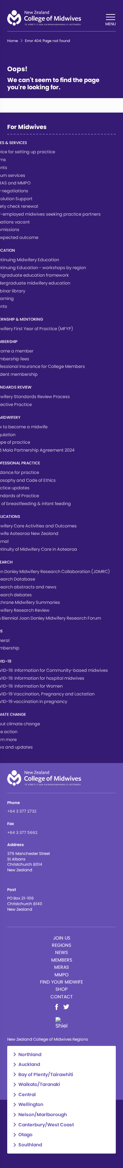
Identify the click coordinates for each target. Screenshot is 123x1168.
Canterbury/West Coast (46, 1125)
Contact (62, 996)
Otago (25, 1135)
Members (61, 960)
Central (27, 1095)
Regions (61, 945)
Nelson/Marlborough (42, 1115)
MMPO (61, 974)
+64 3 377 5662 (22, 832)
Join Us (61, 938)
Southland (30, 1145)
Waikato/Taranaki (39, 1084)
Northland (29, 1054)
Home (12, 40)
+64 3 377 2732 (21, 811)
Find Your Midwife (61, 982)
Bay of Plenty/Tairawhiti (45, 1075)
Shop (61, 989)
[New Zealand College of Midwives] (44, 18)
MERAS (61, 967)
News (61, 952)
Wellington (30, 1104)
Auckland (29, 1064)
